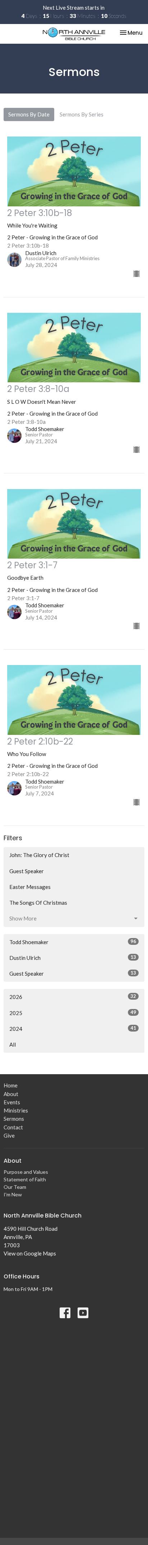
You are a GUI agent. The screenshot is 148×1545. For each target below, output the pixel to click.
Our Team (15, 1187)
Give (9, 1135)
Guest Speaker (26, 871)
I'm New (13, 1194)
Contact (13, 1127)
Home (11, 1085)
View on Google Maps (30, 1253)
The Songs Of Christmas (38, 902)
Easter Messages (30, 887)
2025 (72, 1012)
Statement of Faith (25, 1179)
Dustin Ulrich (72, 957)
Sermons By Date (29, 114)
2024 (72, 1028)
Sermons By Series (81, 114)
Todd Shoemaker (72, 941)
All (12, 1044)
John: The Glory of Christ (39, 855)
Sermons (14, 1118)
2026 (72, 996)
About (11, 1094)
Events (12, 1102)
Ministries (16, 1110)
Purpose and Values (26, 1172)
